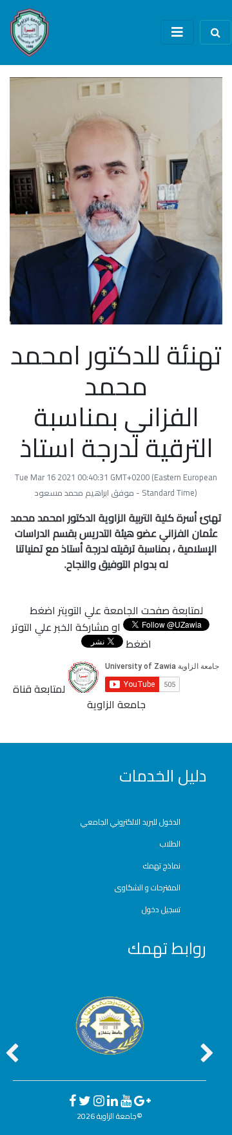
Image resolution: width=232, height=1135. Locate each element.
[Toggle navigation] (177, 32)
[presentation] (12, 1054)
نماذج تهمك (161, 865)
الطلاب (170, 843)
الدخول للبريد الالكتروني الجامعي (130, 821)
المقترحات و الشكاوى (147, 887)
